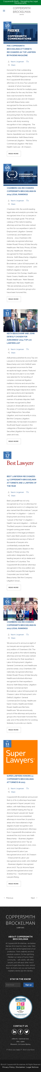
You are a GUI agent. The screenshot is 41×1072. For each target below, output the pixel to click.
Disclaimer (20, 1067)
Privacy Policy (9, 1067)
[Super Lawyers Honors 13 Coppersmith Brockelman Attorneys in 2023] (20, 757)
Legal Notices (32, 1067)
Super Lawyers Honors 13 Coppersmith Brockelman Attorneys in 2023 (20, 779)
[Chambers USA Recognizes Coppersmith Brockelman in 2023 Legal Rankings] (20, 609)
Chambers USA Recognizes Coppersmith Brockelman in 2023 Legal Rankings (21, 625)
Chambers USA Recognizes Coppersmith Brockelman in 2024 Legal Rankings (21, 191)
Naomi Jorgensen (17, 62)
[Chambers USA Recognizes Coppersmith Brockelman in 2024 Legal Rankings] (20, 175)
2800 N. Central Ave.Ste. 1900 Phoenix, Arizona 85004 (20, 1041)
